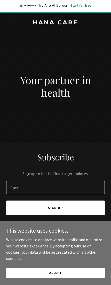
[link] (55, 22)
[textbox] (55, 187)
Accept (55, 273)
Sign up (55, 207)
